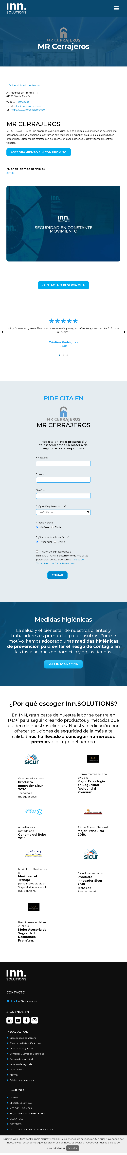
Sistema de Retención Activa (25, 1043)
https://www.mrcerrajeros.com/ (28, 109)
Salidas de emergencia (22, 1080)
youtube (18, 1020)
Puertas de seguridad (21, 1048)
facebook (34, 1020)
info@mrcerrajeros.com (27, 106)
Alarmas (14, 1075)
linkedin (9, 1020)
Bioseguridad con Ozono (23, 1038)
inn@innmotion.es (27, 1001)
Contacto (16, 1124)
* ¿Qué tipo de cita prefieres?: (53, 537)
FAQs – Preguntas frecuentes (27, 1113)
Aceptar (72, 1148)
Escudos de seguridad (22, 1064)
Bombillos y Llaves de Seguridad (27, 1054)
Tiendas (14, 1097)
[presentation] (124, 331)
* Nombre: (42, 457)
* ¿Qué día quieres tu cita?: (51, 506)
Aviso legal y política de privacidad (31, 1129)
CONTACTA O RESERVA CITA (63, 285)
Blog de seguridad (21, 1103)
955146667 (23, 102)
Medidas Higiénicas (21, 1108)
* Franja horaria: (44, 522)
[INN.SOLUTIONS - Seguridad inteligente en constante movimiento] (16, 8)
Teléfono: (41, 490)
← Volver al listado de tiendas (23, 85)
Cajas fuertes (16, 1069)
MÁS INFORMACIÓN (63, 664)
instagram (26, 1020)
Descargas (16, 1119)
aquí (62, 1148)
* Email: (40, 474)
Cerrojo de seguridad (21, 1059)
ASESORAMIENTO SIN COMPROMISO (39, 152)
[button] (59, 355)
